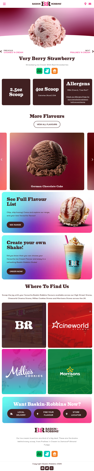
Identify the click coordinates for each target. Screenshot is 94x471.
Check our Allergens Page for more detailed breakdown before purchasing (77, 99)
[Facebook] (42, 468)
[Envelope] (90, 4)
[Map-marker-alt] (85, 4)
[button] (1, 159)
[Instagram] (51, 468)
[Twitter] (47, 468)
